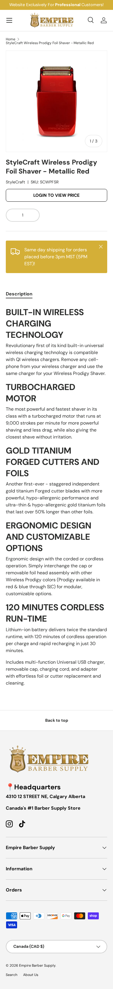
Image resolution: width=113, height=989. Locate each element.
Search (11, 974)
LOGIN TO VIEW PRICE (56, 195)
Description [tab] (19, 294)
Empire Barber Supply (37, 965)
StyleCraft (15, 182)
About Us (30, 974)
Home (10, 39)
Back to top (56, 720)
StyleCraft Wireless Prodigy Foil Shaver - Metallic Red (50, 43)
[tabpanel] (56, 495)
